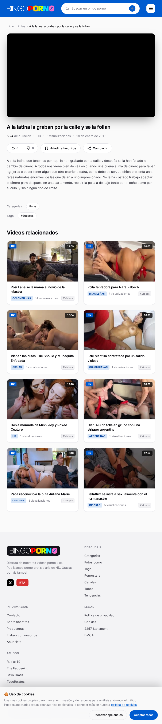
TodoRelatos (16, 681)
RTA (22, 582)
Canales (90, 582)
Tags (87, 569)
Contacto (13, 615)
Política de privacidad (99, 615)
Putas (21, 26)
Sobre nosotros (18, 622)
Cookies (90, 622)
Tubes (88, 589)
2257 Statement (96, 628)
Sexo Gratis (15, 675)
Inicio (10, 26)
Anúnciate (14, 642)
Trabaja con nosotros (22, 635)
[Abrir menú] (150, 8)
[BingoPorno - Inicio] (30, 8)
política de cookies (124, 704)
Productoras (15, 628)
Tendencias (92, 595)
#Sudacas (27, 215)
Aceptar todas (143, 715)
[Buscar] (132, 8)
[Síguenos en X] (10, 582)
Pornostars (92, 575)
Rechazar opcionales (108, 715)
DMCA (89, 635)
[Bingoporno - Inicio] (33, 551)
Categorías (92, 556)
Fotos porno (93, 562)
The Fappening (17, 668)
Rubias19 (13, 661)
